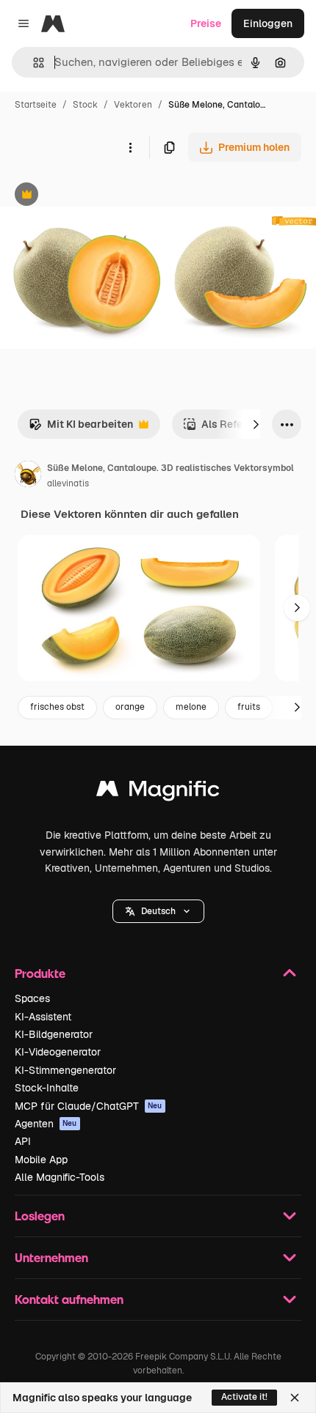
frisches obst (57, 707)
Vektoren (133, 105)
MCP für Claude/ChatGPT (88, 1106)
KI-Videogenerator (58, 1051)
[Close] (295, 1397)
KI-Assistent (43, 1016)
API (23, 1141)
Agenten (46, 1123)
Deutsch (158, 911)
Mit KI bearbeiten (81, 428)
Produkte (40, 973)
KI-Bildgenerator (54, 1034)
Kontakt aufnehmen (69, 1299)
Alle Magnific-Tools (59, 1177)
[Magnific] (158, 792)
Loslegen (40, 1215)
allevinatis (68, 483)
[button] (158, 911)
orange (130, 707)
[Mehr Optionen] (130, 147)
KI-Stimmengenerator (65, 1070)
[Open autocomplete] (32, 62)
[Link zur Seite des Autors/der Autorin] (28, 476)
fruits (248, 707)
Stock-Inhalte (47, 1087)
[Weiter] (256, 424)
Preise (205, 23)
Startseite (36, 105)
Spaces (32, 998)
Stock (85, 105)
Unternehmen (51, 1257)
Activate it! (244, 1397)
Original (94, 196)
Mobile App (41, 1159)
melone (191, 707)
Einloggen (267, 23)
